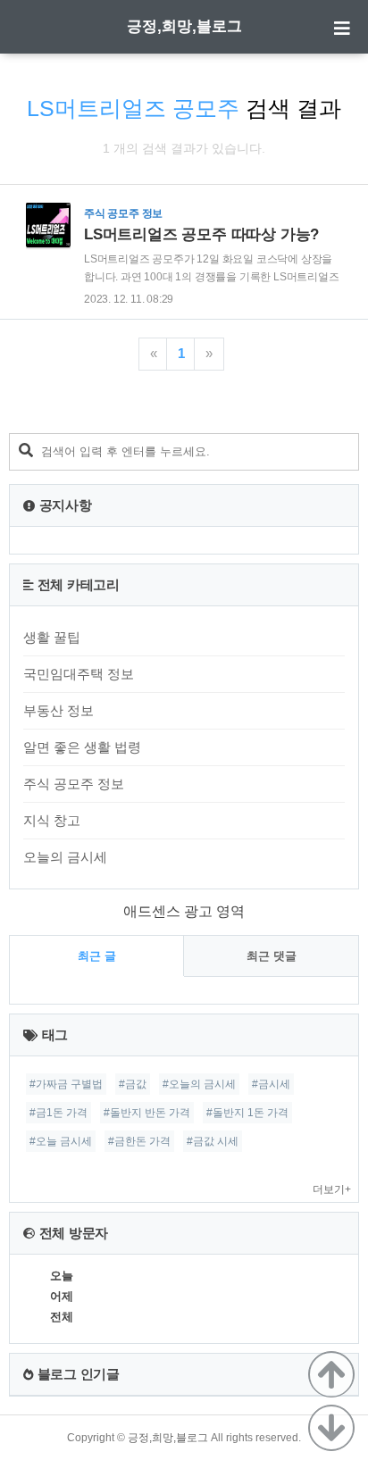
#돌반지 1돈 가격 (247, 1112)
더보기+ (332, 1189)
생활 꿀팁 (51, 637)
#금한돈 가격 (139, 1141)
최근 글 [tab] (97, 956)
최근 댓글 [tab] (272, 956)
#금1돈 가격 (58, 1112)
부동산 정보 (58, 710)
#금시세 (271, 1084)
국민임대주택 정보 (78, 673)
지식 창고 (51, 820)
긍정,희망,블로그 (184, 26)
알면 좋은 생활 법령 (82, 747)
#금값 (132, 1084)
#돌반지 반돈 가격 (147, 1112)
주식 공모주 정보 (73, 783)
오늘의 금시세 (65, 856)
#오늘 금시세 (60, 1141)
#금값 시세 (212, 1141)
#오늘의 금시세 (199, 1084)
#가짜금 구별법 (66, 1084)
